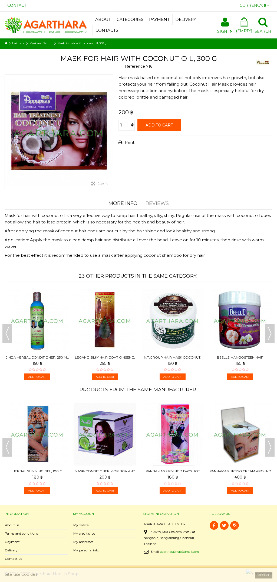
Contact (16, 5)
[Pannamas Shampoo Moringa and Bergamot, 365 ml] (240, 409)
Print (129, 142)
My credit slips (84, 533)
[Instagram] (234, 525)
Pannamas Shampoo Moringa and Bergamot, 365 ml (240, 422)
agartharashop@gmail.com (179, 552)
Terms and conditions (21, 533)
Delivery (11, 550)
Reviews (157, 203)
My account (84, 514)
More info (122, 203)
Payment (12, 542)
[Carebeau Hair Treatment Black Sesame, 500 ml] (240, 295)
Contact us (13, 559)
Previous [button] (7, 333)
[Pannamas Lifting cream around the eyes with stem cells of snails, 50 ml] (172, 434)
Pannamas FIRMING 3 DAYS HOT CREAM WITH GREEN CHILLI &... (105, 473)
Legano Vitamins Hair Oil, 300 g (37, 306)
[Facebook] (214, 525)
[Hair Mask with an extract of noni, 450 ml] (105, 295)
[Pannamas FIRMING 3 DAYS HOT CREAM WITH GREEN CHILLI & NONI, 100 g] (105, 434)
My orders (80, 525)
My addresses (83, 542)
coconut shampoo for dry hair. (175, 255)
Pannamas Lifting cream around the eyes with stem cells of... (173, 473)
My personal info (86, 550)
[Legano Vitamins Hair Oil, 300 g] (37, 295)
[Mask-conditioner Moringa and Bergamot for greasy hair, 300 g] (172, 295)
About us (12, 525)
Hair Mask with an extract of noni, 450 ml (105, 308)
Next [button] (270, 333)
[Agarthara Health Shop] (46, 24)
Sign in (225, 31)
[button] (130, 19)
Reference (135, 66)
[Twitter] (224, 525)
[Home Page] (6, 43)
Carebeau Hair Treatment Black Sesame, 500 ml (240, 308)
